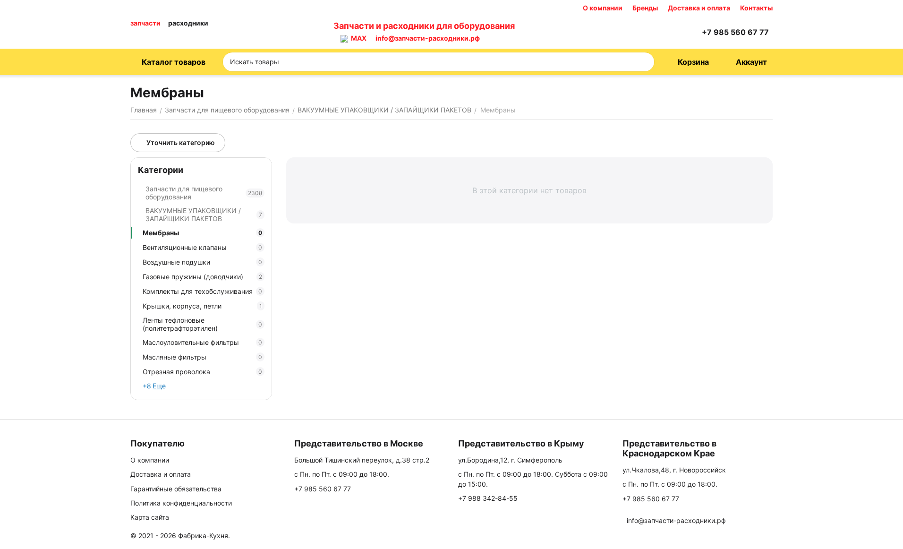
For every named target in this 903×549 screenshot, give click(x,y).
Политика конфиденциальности (181, 503)
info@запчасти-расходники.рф (427, 38)
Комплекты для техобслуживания (202, 291)
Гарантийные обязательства (175, 489)
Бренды (645, 8)
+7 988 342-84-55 (488, 498)
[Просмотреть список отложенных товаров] (667, 32)
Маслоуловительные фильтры (202, 342)
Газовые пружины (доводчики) (202, 277)
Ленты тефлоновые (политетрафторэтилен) (202, 324)
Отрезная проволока (202, 372)
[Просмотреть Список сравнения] (644, 32)
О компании (602, 8)
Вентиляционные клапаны (202, 247)
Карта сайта (149, 517)
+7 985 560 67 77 (322, 489)
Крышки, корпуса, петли (202, 306)
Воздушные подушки (202, 262)
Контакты (756, 8)
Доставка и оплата (699, 8)
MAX (357, 38)
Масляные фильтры (202, 357)
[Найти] (644, 61)
